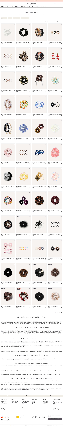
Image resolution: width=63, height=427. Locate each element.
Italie (33, 403)
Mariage (28, 6)
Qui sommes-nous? (45, 402)
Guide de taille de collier (4, 410)
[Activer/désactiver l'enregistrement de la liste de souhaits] (14, 24)
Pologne (33, 407)
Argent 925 (12, 6)
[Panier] (62, 4)
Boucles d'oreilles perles (25, 401)
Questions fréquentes (4, 407)
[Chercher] (62, 6)
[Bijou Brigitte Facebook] (39, 417)
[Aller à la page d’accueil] (31, 3)
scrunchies (10, 319)
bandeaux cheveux (7, 388)
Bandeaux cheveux (24, 404)
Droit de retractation (56, 407)
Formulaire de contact (14, 401)
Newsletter (2, 408)
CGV (54, 401)
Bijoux (7, 6)
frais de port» (29, 425)
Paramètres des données (56, 410)
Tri (57, 21)
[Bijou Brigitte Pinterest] (41, 417)
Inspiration (37, 6)
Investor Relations (45, 401)
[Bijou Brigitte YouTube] (44, 417)
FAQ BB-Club (3, 402)
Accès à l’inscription (55, 418)
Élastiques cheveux (24, 402)
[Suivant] (61, 312)
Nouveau (2, 6)
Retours (2, 404)
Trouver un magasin (14, 402)
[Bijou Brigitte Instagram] (36, 417)
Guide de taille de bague (4, 409)
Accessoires (17, 6)
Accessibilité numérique (56, 409)
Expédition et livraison (4, 403)
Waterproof (23, 6)
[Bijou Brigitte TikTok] (33, 417)
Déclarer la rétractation (56, 408)
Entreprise (44, 403)
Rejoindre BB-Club (3, 401)
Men (32, 6)
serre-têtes (3, 384)
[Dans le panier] (14, 44)
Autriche (33, 402)
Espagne (33, 404)
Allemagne (33, 401)
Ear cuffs (23, 403)
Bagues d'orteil (24, 407)
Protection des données (56, 404)
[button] (58, 4)
